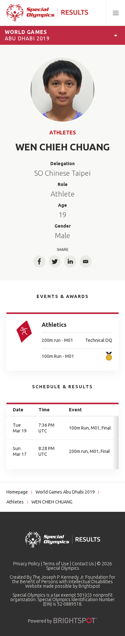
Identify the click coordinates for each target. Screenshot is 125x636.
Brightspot (89, 586)
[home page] (47, 12)
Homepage (17, 492)
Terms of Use (56, 563)
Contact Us (83, 563)
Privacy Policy (26, 563)
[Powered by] (75, 620)
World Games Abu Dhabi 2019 (65, 492)
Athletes (62, 132)
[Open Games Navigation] (115, 35)
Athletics (54, 324)
